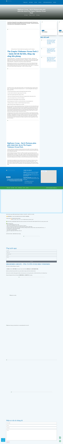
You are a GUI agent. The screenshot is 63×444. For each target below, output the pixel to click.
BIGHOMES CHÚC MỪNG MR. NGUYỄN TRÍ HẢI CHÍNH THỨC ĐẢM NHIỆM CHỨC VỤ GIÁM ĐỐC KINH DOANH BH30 (51, 59)
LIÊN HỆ (54, 2)
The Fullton (44, 32)
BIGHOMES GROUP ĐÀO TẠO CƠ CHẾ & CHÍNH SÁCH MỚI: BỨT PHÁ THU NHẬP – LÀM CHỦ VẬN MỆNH (51, 42)
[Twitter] (8, 177)
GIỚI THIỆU (31, 2)
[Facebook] (7, 177)
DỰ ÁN (35, 2)
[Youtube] (9, 177)
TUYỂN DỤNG (20, 187)
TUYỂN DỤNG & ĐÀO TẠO (47, 2)
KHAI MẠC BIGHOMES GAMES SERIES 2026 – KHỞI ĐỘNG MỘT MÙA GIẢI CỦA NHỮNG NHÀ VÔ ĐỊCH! (51, 50)
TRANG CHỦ (25, 2)
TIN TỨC (39, 2)
